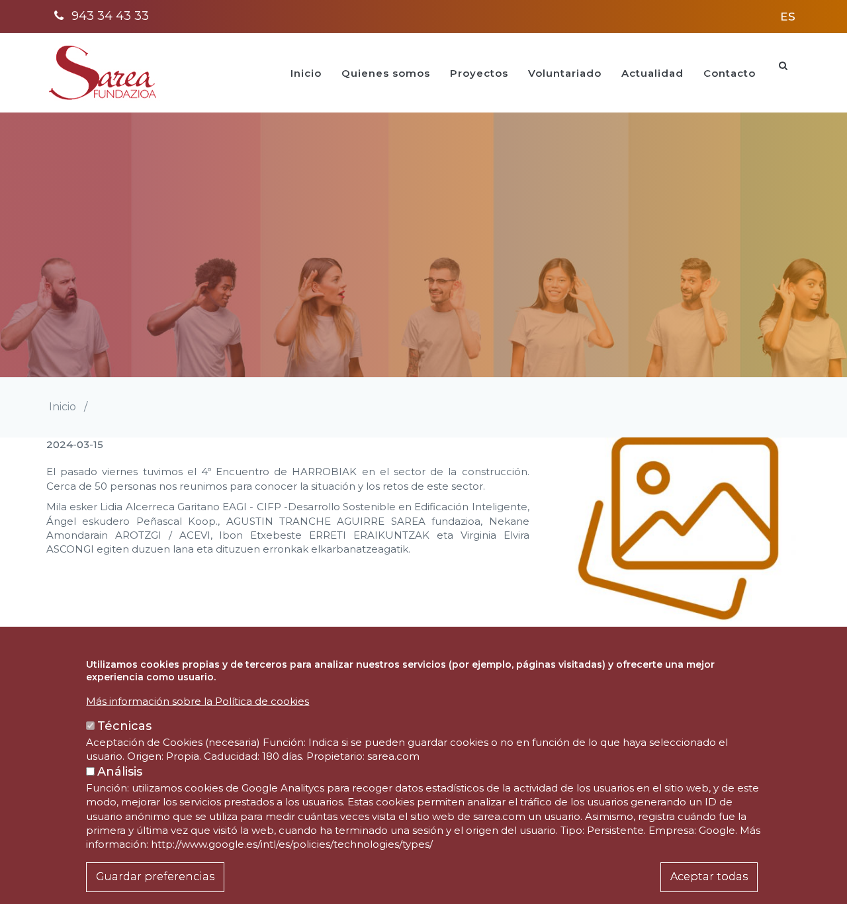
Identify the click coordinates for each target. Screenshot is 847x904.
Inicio (306, 73)
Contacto (729, 73)
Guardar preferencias (155, 876)
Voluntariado (565, 73)
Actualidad (652, 73)
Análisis (119, 771)
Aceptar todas (709, 876)
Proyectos (479, 73)
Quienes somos (385, 73)
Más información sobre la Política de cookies (197, 701)
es (788, 16)
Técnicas (124, 726)
